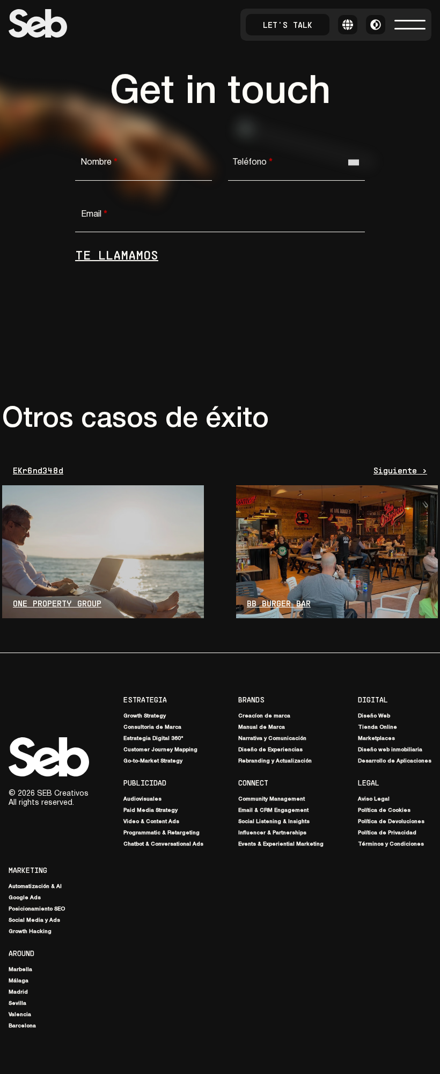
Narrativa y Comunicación (272, 738)
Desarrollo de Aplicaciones (394, 761)
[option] (376, 221)
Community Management (271, 799)
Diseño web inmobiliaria (390, 749)
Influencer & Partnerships (272, 833)
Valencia (20, 1014)
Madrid (18, 992)
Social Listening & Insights (274, 821)
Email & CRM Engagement (273, 810)
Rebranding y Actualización (275, 761)
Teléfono (252, 162)
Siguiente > (400, 470)
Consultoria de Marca (152, 727)
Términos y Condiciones (391, 844)
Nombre (99, 162)
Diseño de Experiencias (270, 749)
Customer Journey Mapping (160, 749)
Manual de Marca (261, 727)
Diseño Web (374, 716)
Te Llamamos (116, 254)
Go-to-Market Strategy (152, 761)
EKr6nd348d (38, 470)
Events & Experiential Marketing (281, 844)
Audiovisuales (142, 799)
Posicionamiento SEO (37, 909)
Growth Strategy (144, 716)
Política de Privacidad (387, 833)
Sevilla (17, 1003)
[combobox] (353, 162)
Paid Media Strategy (150, 810)
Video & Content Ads (151, 821)
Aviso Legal (374, 799)
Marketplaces (376, 738)
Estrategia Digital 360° (153, 738)
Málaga (18, 981)
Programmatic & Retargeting (161, 833)
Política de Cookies (384, 810)
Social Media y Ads (34, 920)
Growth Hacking (30, 931)
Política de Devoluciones (391, 821)
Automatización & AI (35, 886)
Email (94, 214)
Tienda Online (377, 727)
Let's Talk (287, 24)
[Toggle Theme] (375, 24)
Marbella (20, 969)
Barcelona (22, 1026)
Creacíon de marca (264, 716)
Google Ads (25, 897)
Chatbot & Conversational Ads (163, 844)
